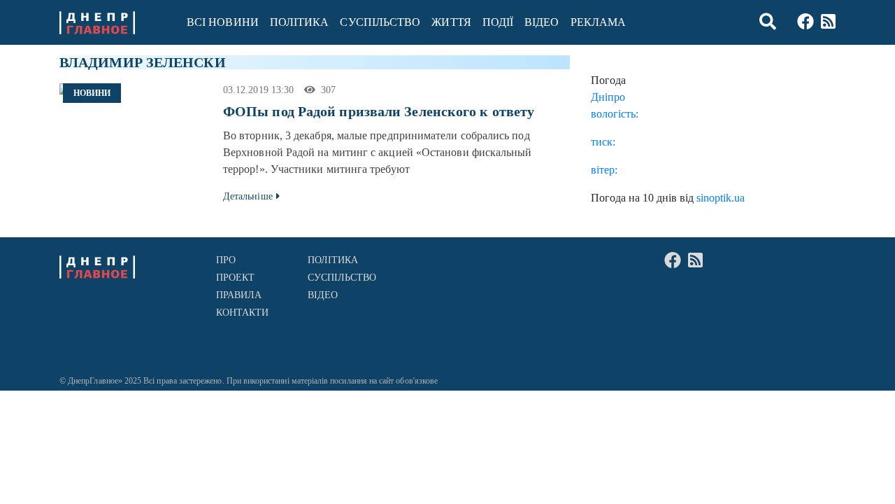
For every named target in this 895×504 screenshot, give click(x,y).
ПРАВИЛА (239, 295)
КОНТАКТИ (242, 312)
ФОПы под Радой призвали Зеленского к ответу (378, 111)
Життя (451, 22)
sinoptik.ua (720, 198)
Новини (91, 93)
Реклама (598, 22)
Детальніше (248, 196)
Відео (541, 22)
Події (497, 22)
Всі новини (223, 22)
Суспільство (380, 22)
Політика (299, 22)
